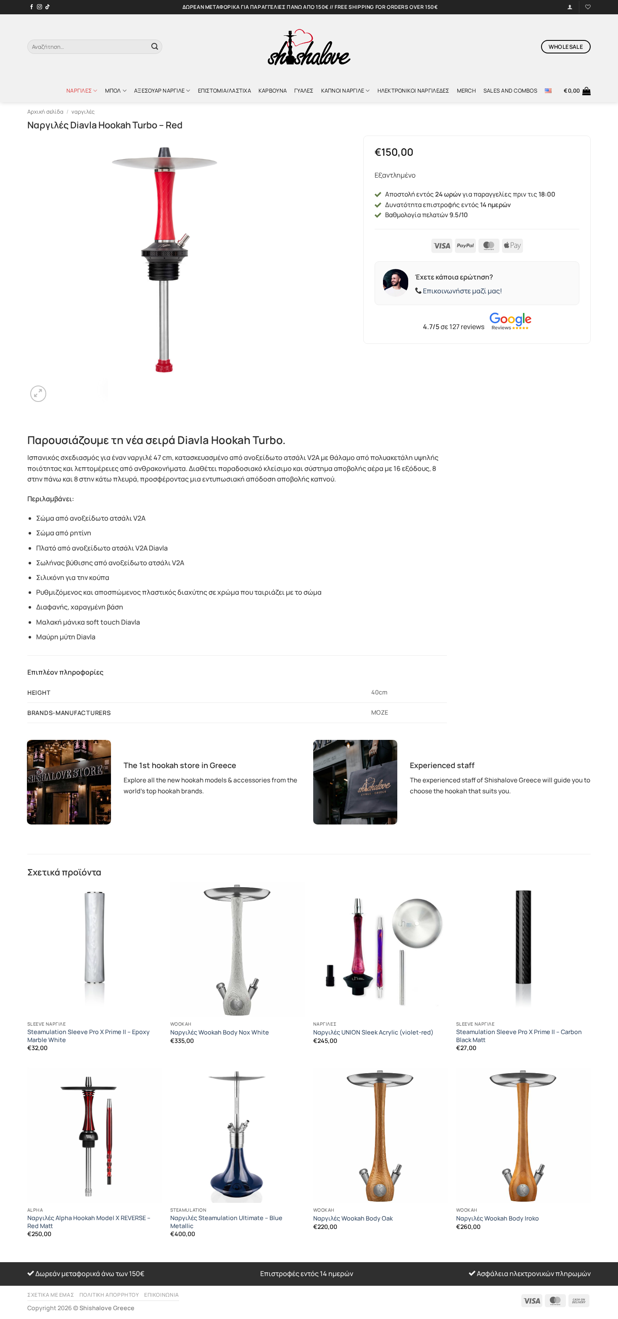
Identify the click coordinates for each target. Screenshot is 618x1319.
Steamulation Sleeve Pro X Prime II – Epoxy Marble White (88, 1036)
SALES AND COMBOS (510, 90)
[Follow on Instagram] (39, 7)
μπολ (113, 90)
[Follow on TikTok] (47, 7)
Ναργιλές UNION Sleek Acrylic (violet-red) (373, 1032)
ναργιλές (79, 90)
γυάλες (304, 90)
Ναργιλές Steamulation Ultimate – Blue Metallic (226, 1222)
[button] (577, 91)
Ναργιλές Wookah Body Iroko (497, 1218)
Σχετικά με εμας (50, 1294)
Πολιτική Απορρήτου (109, 1294)
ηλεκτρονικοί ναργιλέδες (413, 90)
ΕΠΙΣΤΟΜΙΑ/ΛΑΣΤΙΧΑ (224, 90)
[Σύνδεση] (570, 7)
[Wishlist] (588, 7)
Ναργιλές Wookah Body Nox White (219, 1032)
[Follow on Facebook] (31, 7)
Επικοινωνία (161, 1294)
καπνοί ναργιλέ (342, 90)
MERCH (466, 90)
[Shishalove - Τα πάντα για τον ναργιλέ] (309, 46)
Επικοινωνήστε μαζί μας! (462, 290)
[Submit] (155, 47)
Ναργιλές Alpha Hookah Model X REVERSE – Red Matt (89, 1222)
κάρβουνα (273, 90)
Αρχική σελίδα (45, 111)
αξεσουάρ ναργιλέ (159, 90)
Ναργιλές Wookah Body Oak (353, 1218)
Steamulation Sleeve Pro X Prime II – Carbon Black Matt (519, 1036)
